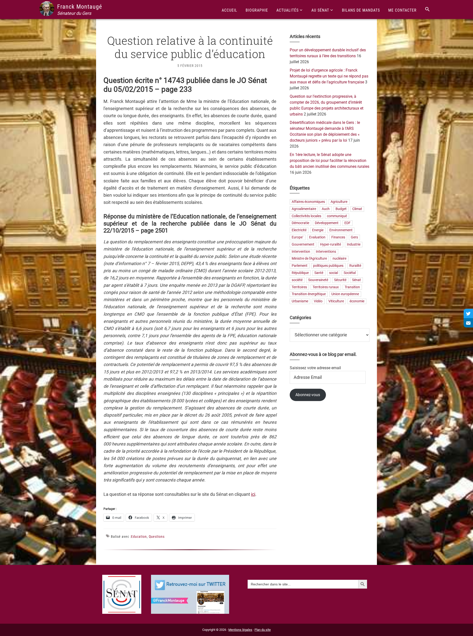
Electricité (299, 230)
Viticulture (336, 301)
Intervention (301, 252)
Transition (352, 287)
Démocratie (300, 223)
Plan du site (262, 630)
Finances (338, 237)
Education (139, 537)
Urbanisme (300, 301)
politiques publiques (328, 266)
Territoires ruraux (326, 287)
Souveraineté (318, 280)
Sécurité (340, 280)
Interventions (326, 252)
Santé (318, 273)
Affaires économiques (308, 202)
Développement (326, 223)
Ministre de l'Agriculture (309, 259)
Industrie (353, 244)
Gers (354, 237)
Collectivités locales (306, 216)
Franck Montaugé (79, 6)
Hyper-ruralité (330, 244)
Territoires (299, 287)
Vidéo (318, 301)
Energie (317, 230)
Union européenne (345, 294)
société (297, 280)
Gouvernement (303, 244)
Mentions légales (240, 630)
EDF (347, 223)
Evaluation (317, 237)
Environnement (341, 230)
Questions (157, 537)
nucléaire (339, 259)
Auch (326, 209)
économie (357, 301)
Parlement (299, 266)
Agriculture (339, 202)
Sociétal (350, 273)
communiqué (337, 216)
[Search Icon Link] (427, 9)
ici (253, 494)
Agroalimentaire (304, 209)
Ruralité (355, 266)
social (333, 273)
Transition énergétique (309, 294)
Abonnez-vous (307, 394)
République (300, 273)
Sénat (356, 280)
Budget (341, 209)
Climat (357, 209)
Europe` (298, 237)
